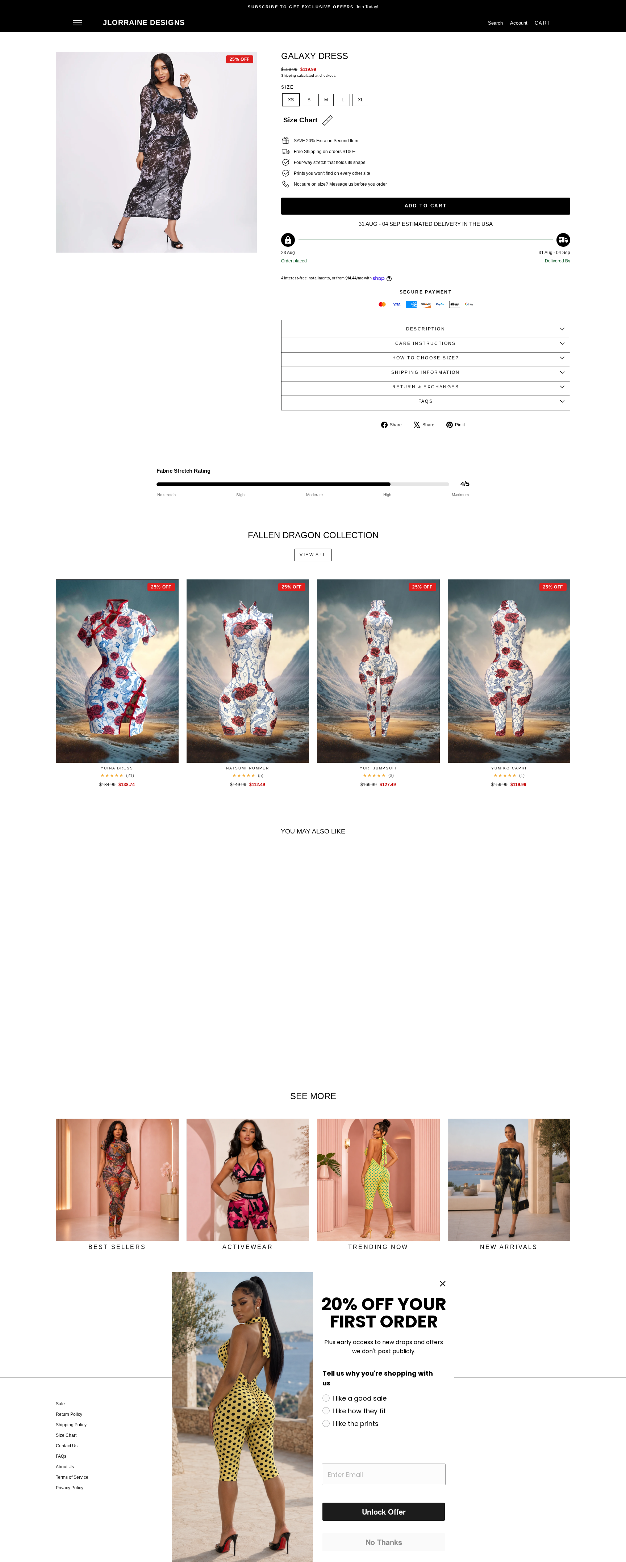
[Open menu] (77, 22)
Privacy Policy (69, 1487)
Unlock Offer (384, 1511)
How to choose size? (425, 357)
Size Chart (66, 1435)
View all (313, 554)
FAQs (61, 1456)
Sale (60, 1403)
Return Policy (69, 1414)
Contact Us (67, 1445)
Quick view (117, 754)
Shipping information (425, 372)
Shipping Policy (71, 1424)
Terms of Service (72, 1477)
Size (287, 87)
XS (291, 99)
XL (360, 99)
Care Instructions (425, 343)
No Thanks (384, 1542)
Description (425, 329)
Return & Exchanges (425, 386)
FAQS (425, 401)
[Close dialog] (442, 1283)
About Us (65, 1466)
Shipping (288, 75)
